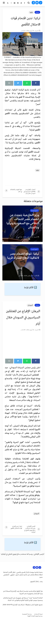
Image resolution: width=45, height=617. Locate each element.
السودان (30, 305)
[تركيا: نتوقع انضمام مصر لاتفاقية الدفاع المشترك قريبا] (22, 262)
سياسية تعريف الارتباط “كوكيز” (35, 616)
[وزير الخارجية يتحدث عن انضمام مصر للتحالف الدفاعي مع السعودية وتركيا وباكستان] (22, 223)
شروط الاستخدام (38, 614)
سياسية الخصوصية (27, 614)
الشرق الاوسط (34, 210)
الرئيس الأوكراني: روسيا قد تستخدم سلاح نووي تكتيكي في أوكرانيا (22, 554)
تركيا (31, 12)
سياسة (37, 12)
